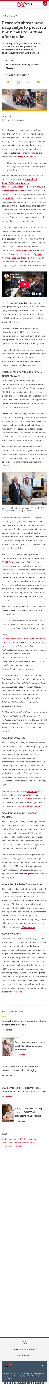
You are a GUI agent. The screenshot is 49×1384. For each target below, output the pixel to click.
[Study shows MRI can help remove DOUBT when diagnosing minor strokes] (8, 1113)
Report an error (24, 1355)
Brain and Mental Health (25, 1142)
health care (7, 1142)
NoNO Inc (9, 198)
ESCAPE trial (8, 562)
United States (34, 421)
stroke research (9, 1139)
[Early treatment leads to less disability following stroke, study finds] (8, 1047)
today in (27, 156)
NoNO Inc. (17, 991)
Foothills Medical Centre (26, 250)
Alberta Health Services (13, 190)
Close (43, 1367)
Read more (7, 1029)
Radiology (25, 257)
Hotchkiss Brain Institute (28, 186)
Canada (42, 417)
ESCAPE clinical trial (27, 1139)
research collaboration (12, 1145)
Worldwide (7, 413)
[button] (9, 81)
